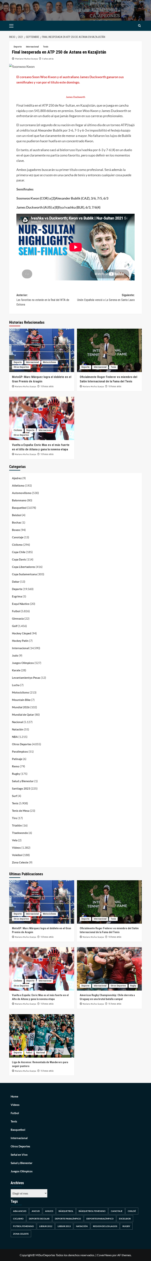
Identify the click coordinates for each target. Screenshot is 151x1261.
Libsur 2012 (45, 1226)
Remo (15, 766)
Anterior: (42, 299)
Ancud (36, 1211)
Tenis (45, 46)
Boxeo (16, 529)
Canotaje (17, 537)
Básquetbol (66, 1211)
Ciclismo (18, 430)
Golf (14, 626)
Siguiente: (106, 297)
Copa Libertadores (23, 566)
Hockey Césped (21, 633)
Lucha (16, 685)
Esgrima (17, 596)
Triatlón (17, 825)
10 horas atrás (47, 386)
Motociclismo (49, 362)
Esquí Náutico (20, 603)
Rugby (16, 773)
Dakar (16, 581)
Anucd (49, 1211)
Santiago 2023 (21, 788)
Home (14, 1096)
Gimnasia (18, 618)
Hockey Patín (20, 640)
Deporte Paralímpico (68, 1218)
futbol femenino (23, 1226)
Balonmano (19, 500)
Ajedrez (17, 478)
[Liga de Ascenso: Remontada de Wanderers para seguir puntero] (41, 1036)
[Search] (139, 26)
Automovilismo (21, 493)
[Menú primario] (17, 26)
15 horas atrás (114, 1004)
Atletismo (18, 485)
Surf (14, 796)
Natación (17, 729)
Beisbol (16, 515)
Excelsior (125, 1218)
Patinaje (17, 759)
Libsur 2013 (64, 1226)
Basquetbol (19, 507)
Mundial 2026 (21, 707)
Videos (16, 847)
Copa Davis (19, 559)
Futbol (16, 611)
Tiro (14, 818)
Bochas (16, 522)
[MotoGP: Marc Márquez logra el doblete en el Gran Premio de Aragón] (41, 350)
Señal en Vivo (19, 1154)
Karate (16, 670)
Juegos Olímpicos (23, 662)
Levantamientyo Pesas (26, 677)
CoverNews (104, 1255)
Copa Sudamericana (24, 574)
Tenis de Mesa (20, 810)
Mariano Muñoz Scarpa (26, 58)
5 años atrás (48, 58)
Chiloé (132, 1211)
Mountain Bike (21, 699)
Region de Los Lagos (105, 1226)
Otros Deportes (21, 367)
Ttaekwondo (20, 832)
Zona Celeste (20, 862)
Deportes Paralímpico (100, 1218)
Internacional (32, 46)
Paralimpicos (20, 751)
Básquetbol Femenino (92, 1211)
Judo (15, 655)
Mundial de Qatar (23, 714)
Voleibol (17, 855)
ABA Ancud (19, 1211)
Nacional (17, 722)
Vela (14, 840)
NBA (15, 736)
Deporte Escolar (39, 1218)
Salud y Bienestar (23, 781)
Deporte (18, 46)
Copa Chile (18, 552)
